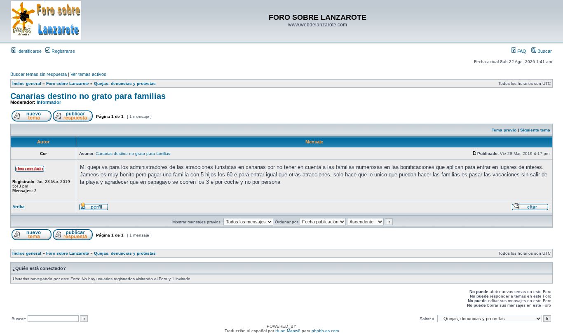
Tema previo (504, 130)
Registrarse (62, 51)
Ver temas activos (88, 74)
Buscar (544, 51)
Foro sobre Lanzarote (67, 83)
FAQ (521, 51)
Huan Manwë (287, 330)
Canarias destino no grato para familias (88, 96)
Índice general (26, 83)
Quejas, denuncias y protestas (125, 83)
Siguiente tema (535, 130)
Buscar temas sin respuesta (38, 74)
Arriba (18, 206)
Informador (49, 102)
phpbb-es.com (325, 330)
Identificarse (29, 51)
